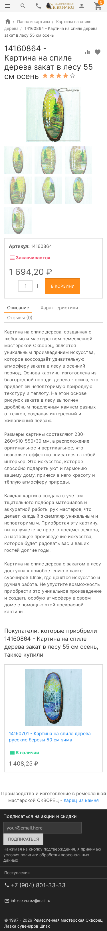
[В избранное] (97, 52)
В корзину (62, 286)
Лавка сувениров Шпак (27, 926)
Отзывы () (20, 317)
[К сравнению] (87, 52)
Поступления (17, 872)
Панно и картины (33, 21)
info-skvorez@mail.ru (30, 900)
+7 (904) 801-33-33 (38, 885)
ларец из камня (81, 800)
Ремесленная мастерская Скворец (68, 920)
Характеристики (59, 307)
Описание (18, 307)
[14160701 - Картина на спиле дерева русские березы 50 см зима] (53, 697)
